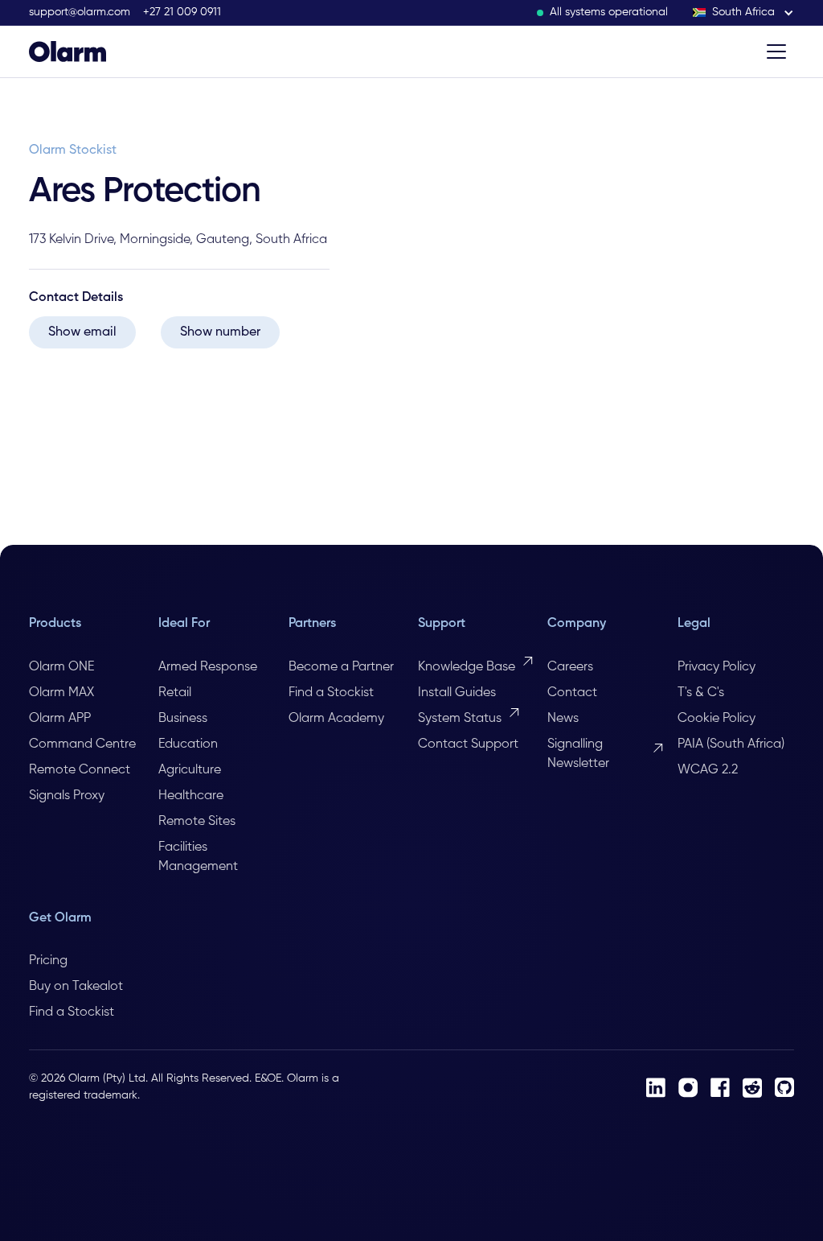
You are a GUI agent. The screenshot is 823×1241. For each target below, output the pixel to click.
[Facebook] (720, 1087)
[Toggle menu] (776, 51)
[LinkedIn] (655, 1088)
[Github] (784, 1087)
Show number (220, 332)
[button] (743, 12)
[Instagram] (688, 1088)
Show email (82, 332)
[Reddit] (752, 1088)
